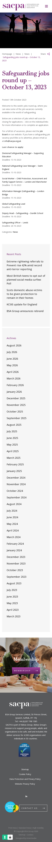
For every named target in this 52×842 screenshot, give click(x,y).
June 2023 (12, 596)
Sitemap (25, 769)
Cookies (30, 834)
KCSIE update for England (22, 304)
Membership (22, 670)
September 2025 (16, 418)
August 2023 (14, 583)
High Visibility (38, 828)
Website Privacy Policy (25, 784)
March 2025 (13, 457)
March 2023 (13, 616)
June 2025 (12, 438)
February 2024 (15, 543)
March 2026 (13, 378)
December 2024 (16, 477)
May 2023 (12, 603)
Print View (12, 828)
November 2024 (16, 484)
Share (43, 54)
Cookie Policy (25, 774)
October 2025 (15, 411)
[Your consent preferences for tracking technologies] (10, 837)
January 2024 (14, 550)
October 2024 (15, 490)
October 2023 (15, 570)
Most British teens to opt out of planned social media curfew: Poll (26, 279)
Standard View (25, 828)
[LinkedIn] (26, 796)
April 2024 (13, 530)
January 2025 (14, 471)
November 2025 (16, 405)
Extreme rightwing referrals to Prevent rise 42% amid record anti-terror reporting (25, 265)
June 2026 (12, 358)
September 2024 (16, 497)
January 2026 (14, 391)
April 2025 (13, 451)
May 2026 (12, 365)
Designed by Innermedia (26, 838)
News (15, 232)
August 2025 (14, 424)
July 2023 (12, 590)
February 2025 (15, 464)
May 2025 (12, 444)
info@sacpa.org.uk (12, 141)
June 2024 (12, 517)
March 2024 (13, 537)
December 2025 (16, 398)
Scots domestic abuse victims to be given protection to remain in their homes (24, 293)
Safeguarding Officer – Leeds (15, 222)
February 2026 (15, 385)
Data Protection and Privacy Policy (24, 779)
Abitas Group (27, 724)
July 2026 (12, 352)
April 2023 (13, 609)
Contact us (29, 808)
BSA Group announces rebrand (25, 311)
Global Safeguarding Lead (13, 204)
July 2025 (12, 431)
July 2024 (12, 510)
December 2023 (16, 557)
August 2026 (14, 345)
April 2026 (13, 372)
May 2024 (12, 523)
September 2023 (16, 576)
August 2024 (14, 504)
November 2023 (16, 563)
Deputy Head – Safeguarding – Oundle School (22, 213)
